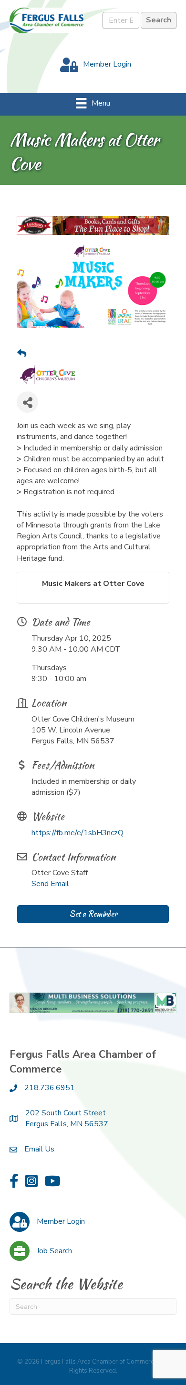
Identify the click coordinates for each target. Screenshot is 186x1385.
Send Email (50, 883)
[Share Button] (27, 402)
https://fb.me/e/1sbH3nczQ (77, 833)
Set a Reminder (93, 913)
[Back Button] (21, 354)
